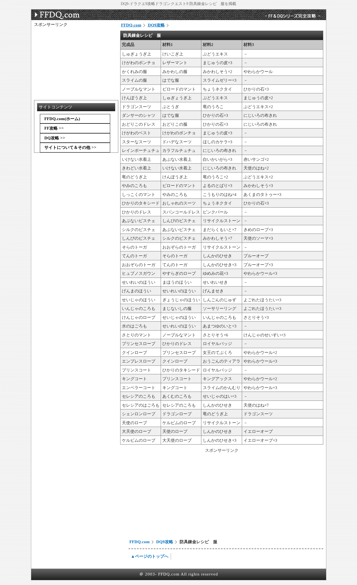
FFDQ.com (131, 25)
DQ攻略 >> (54, 138)
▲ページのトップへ (149, 556)
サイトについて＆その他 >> (70, 147)
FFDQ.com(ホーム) (62, 118)
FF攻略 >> (54, 128)
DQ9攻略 (156, 25)
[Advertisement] (168, 497)
